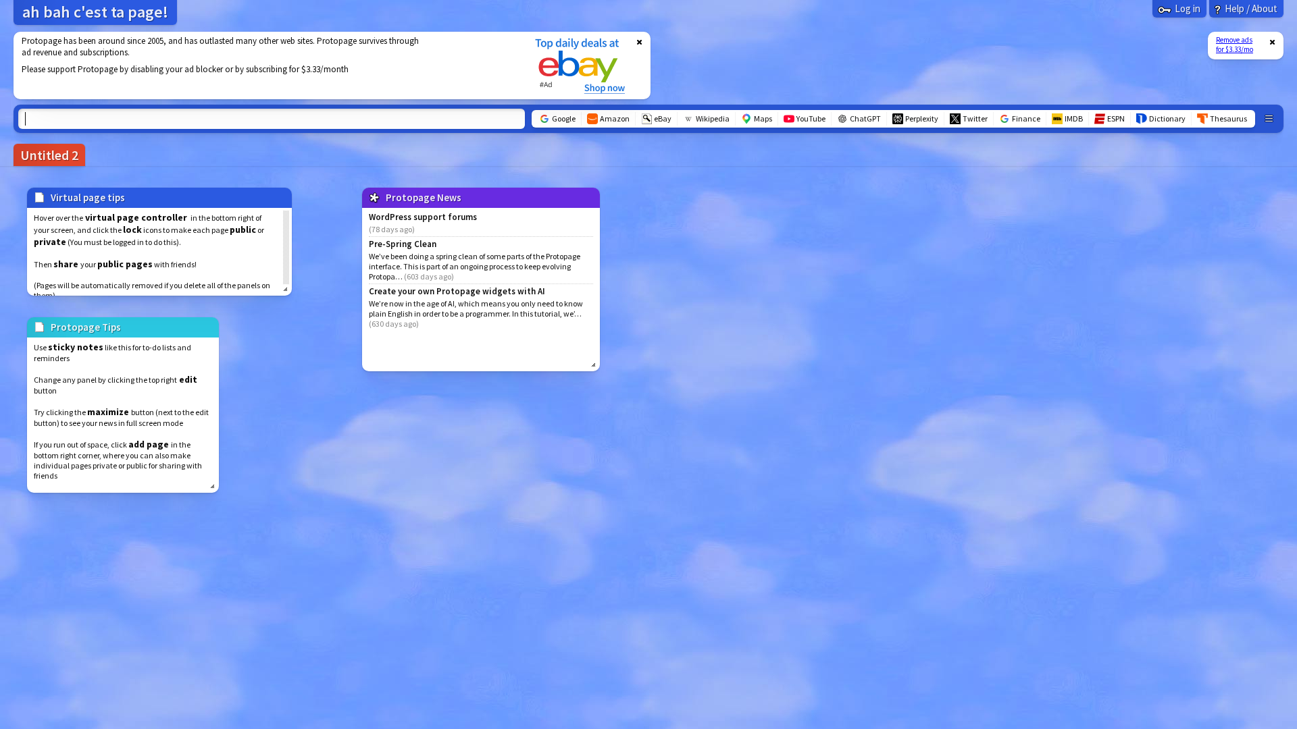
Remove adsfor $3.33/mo (1234, 44)
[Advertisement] (265, 65)
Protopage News (423, 197)
